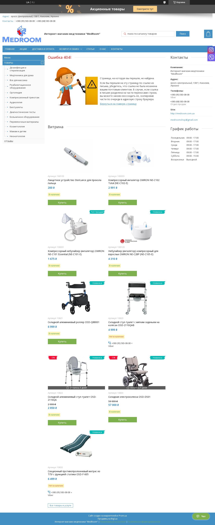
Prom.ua (123, 515)
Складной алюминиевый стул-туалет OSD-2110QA (72, 398)
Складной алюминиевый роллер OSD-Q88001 (73, 322)
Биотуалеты (16, 107)
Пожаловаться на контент (113, 521)
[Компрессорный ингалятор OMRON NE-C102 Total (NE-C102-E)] (136, 156)
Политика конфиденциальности (144, 521)
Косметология (17, 126)
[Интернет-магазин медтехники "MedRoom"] (22, 34)
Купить (62, 202)
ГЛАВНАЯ (9, 48)
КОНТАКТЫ (116, 48)
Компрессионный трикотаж (24, 97)
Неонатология (17, 136)
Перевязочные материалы (24, 121)
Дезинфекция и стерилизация (18, 69)
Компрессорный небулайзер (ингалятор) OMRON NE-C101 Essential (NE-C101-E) (76, 253)
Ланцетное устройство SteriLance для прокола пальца (74, 182)
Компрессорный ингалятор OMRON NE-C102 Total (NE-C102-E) (133, 182)
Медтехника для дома (21, 75)
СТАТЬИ (90, 48)
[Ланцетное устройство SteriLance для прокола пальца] (76, 156)
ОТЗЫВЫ (8, 141)
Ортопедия (16, 92)
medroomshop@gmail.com (184, 119)
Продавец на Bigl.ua (107, 518)
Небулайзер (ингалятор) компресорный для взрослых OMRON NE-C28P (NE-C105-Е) (133, 253)
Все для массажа (18, 80)
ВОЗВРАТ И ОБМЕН (69, 48)
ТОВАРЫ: (8, 62)
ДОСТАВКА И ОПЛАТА (43, 48)
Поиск (183, 34)
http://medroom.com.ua (182, 113)
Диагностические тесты (22, 112)
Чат (203, 516)
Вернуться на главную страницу (118, 103)
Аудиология (16, 102)
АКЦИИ (23, 48)
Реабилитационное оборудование (20, 86)
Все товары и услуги (60, 505)
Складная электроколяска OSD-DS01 (129, 396)
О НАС (103, 48)
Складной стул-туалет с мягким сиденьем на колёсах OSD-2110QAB (133, 324)
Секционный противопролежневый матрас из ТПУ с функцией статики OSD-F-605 (74, 473)
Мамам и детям (18, 131)
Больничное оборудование (24, 116)
